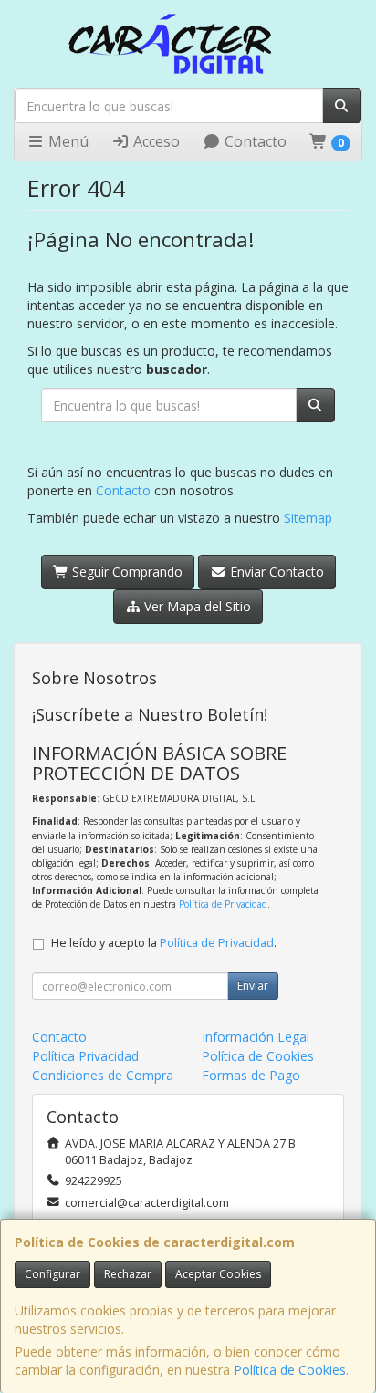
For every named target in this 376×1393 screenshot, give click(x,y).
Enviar (252, 985)
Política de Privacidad (223, 904)
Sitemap (308, 517)
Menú (67, 141)
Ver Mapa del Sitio (196, 606)
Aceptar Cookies (218, 1274)
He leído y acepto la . (164, 943)
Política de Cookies (290, 1369)
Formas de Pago (251, 1075)
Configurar (52, 1274)
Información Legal (255, 1036)
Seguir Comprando (125, 571)
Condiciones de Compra (102, 1075)
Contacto (254, 141)
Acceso (155, 141)
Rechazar (127, 1274)
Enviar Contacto (275, 571)
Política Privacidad (85, 1056)
